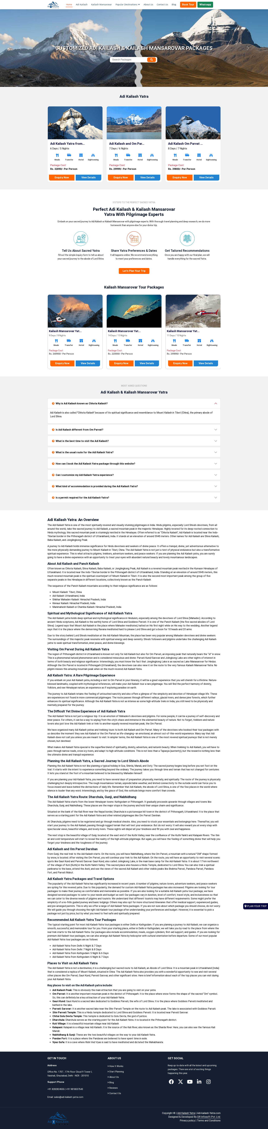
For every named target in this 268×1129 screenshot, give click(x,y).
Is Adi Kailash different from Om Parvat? (79, 429)
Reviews (113, 1088)
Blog (174, 4)
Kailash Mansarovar (101, 4)
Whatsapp (205, 4)
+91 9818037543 (74, 1089)
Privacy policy (187, 1120)
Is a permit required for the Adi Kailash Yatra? (82, 497)
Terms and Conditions (209, 1120)
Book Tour (188, 4)
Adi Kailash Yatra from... (185, 143)
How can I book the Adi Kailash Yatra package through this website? (95, 463)
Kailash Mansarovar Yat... (65, 331)
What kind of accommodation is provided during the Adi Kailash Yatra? (97, 486)
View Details (88, 177)
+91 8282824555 (55, 1089)
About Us (148, 4)
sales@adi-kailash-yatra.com (68, 1097)
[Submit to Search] (151, 59)
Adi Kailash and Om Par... (67, 143)
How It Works (116, 1066)
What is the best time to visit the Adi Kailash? (82, 441)
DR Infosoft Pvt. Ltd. (209, 1116)
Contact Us (162, 4)
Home (69, 4)
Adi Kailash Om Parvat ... (126, 143)
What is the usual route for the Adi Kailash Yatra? (85, 452)
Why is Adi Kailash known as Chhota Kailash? (82, 403)
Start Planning (116, 1071)
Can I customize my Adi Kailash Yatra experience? (85, 475)
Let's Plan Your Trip (134, 270)
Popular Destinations (126, 4)
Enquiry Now (62, 177)
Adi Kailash (81, 4)
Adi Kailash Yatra (186, 1113)
